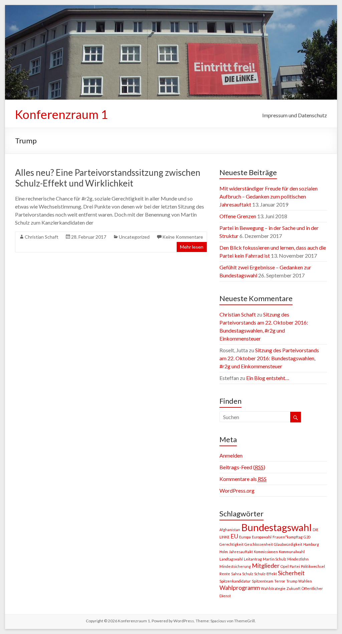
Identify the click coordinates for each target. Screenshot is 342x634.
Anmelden (230, 455)
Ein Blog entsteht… (267, 378)
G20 (307, 537)
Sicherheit (291, 573)
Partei (295, 566)
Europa (245, 537)
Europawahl (262, 537)
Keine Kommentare (182, 237)
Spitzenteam (262, 581)
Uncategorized (134, 237)
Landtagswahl (231, 559)
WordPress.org (236, 490)
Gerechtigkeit (231, 544)
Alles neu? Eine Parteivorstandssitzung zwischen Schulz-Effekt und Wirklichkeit (107, 177)
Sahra (236, 574)
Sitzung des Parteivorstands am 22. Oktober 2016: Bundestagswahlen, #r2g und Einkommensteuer (269, 358)
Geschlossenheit (258, 544)
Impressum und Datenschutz (294, 115)
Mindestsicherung (235, 566)
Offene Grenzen (237, 216)
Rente (224, 574)
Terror (279, 581)
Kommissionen (266, 551)
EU (234, 536)
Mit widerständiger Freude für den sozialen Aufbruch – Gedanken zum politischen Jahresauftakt (268, 196)
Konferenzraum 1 (61, 114)
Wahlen (305, 581)
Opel (285, 566)
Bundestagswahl (276, 527)
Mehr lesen (191, 247)
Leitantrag (253, 559)
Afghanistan (229, 529)
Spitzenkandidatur (235, 581)
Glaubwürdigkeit (288, 544)
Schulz (247, 574)
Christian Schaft (41, 237)
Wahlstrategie (273, 588)
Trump (291, 581)
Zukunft (294, 588)
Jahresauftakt (241, 551)
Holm (223, 551)
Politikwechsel (313, 566)
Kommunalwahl (292, 551)
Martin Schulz (274, 559)
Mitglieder (266, 565)
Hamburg (311, 544)
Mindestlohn (298, 559)
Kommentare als (243, 479)
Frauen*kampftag (288, 537)
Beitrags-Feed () (242, 467)
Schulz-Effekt (265, 574)
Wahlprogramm (239, 587)
